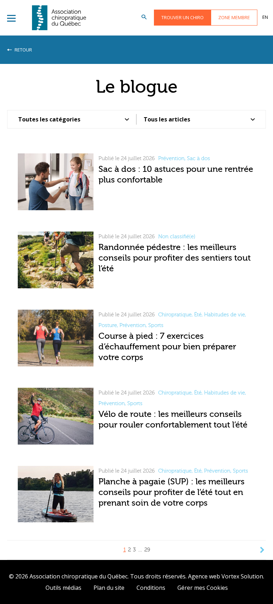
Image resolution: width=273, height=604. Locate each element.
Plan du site (108, 588)
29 (147, 550)
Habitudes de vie (224, 315)
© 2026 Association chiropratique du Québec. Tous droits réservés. (98, 576)
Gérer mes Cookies (202, 588)
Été (198, 315)
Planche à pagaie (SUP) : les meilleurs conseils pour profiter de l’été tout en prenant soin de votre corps (171, 492)
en (265, 17)
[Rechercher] (144, 17)
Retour (23, 50)
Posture (107, 325)
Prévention (171, 159)
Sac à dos (198, 159)
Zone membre (234, 17)
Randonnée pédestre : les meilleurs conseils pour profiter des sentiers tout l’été (174, 258)
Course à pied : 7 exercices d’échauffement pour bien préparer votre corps (167, 346)
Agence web (204, 576)
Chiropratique (175, 315)
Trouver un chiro (182, 17)
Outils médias (63, 588)
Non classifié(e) (177, 237)
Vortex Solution (242, 576)
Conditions (150, 588)
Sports (156, 325)
